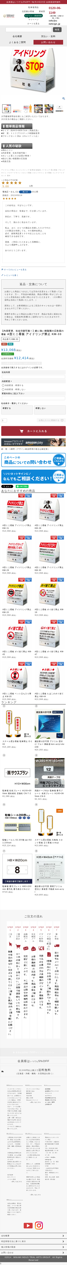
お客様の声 (48, 1104)
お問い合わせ (48, 42)
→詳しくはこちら (35, 1102)
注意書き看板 (28, 11)
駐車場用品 (33, 7)
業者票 (42, 11)
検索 (57, 29)
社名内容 (6, 372)
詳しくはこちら (17, 1181)
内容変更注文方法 (50, 1098)
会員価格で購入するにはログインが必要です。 (22, 367)
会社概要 (17, 36)
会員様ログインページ (52, 1091)
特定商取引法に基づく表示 (13, 1241)
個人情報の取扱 (8, 1247)
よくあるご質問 (17, 42)
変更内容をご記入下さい (13, 393)
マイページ (33, 19)
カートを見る (33, 24)
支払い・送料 (48, 36)
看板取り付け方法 (50, 1100)
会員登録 (47, 1089)
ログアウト (48, 1095)
